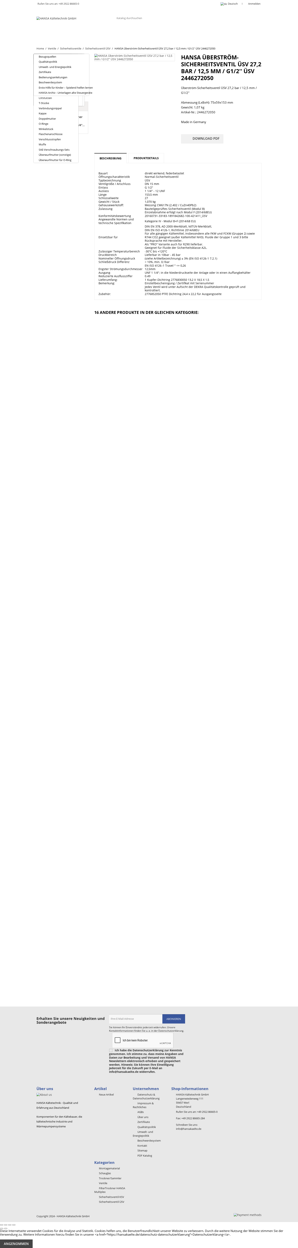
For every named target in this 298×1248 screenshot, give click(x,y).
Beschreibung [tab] (110, 158)
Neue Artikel (106, 1094)
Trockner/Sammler (78, 32)
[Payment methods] (248, 1215)
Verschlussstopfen (50, 139)
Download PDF (202, 139)
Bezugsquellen (47, 56)
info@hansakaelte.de (188, 1129)
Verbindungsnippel (50, 108)
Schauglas (109, 32)
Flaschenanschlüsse (50, 134)
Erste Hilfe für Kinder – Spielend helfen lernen (64, 87)
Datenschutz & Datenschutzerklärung (146, 1096)
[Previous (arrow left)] (1, 1228)
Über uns (48, 32)
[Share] (5, 1224)
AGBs (140, 1112)
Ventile (131, 32)
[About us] (44, 1094)
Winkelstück (46, 129)
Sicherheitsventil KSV (111, 1197)
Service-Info (234, 32)
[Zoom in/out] (13, 1224)
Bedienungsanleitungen (53, 77)
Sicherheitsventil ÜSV (111, 1202)
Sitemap (142, 1150)
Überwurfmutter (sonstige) (55, 155)
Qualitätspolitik (48, 61)
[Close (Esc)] (1, 1224)
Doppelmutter (47, 118)
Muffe (42, 144)
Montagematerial (202, 32)
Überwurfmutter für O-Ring (55, 160)
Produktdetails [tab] (146, 158)
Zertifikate (45, 72)
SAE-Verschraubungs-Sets (54, 149)
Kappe (42, 113)
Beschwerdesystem (50, 82)
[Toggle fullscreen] (9, 1224)
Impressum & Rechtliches (143, 1105)
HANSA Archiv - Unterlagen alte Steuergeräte (64, 92)
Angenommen (16, 1244)
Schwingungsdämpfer (163, 32)
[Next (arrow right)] (5, 1228)
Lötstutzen (45, 98)
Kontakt (47, 40)
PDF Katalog (144, 1155)
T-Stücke (44, 103)
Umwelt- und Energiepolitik (55, 67)
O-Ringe (43, 124)
